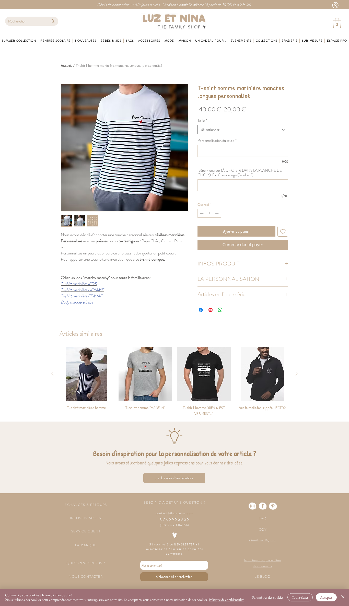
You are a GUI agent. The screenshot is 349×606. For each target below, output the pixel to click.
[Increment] (217, 213)
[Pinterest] (273, 506)
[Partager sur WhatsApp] (220, 310)
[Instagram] (252, 506)
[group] (174, 381)
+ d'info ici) (242, 4)
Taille (202, 120)
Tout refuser (300, 597)
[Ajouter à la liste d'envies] (282, 231)
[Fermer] (343, 597)
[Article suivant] (297, 374)
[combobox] (242, 129)
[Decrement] (201, 213)
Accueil (66, 65)
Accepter (326, 597)
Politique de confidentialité (226, 599)
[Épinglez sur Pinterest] (210, 310)
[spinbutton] (209, 213)
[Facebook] (263, 506)
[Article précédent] (52, 374)
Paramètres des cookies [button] (267, 597)
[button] (337, 23)
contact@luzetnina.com (174, 513)
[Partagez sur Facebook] (201, 310)
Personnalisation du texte (217, 140)
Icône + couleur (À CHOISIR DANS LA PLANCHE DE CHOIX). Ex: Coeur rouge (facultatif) (239, 172)
